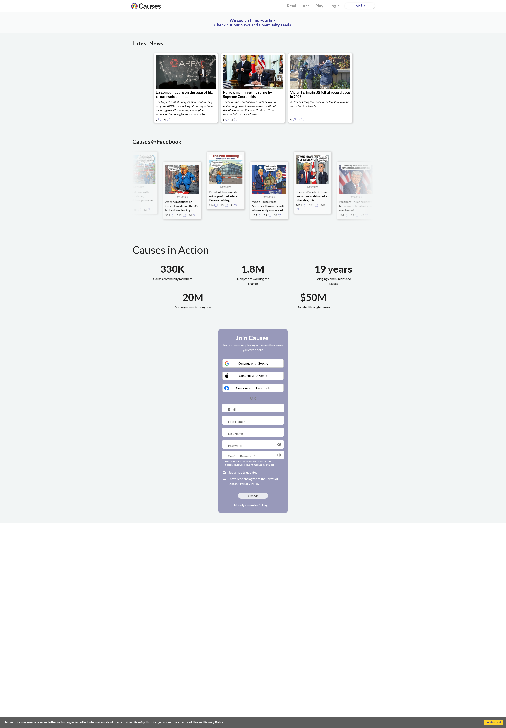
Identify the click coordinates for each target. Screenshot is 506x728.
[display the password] (279, 444)
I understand (493, 722)
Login (266, 505)
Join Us (359, 6)
